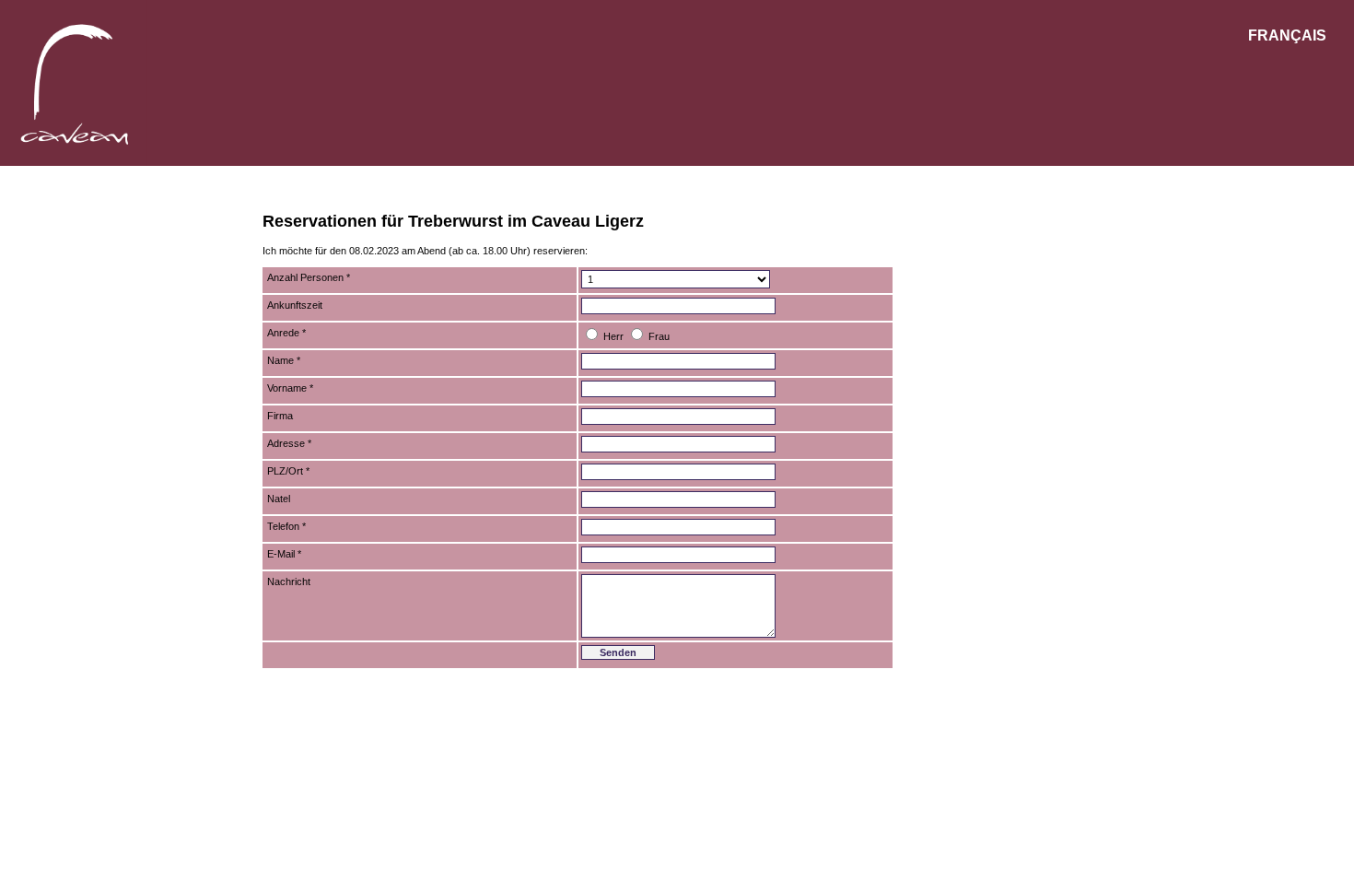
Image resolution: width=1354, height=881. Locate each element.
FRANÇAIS (1287, 35)
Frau (659, 336)
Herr (613, 336)
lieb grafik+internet (1043, 679)
